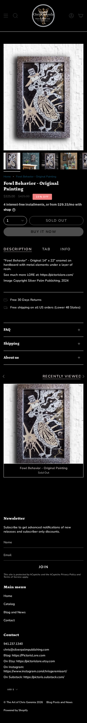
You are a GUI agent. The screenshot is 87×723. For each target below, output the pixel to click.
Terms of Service (13, 577)
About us (11, 358)
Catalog (9, 604)
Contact (9, 620)
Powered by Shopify (16, 710)
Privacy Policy (68, 574)
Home (7, 176)
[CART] (80, 16)
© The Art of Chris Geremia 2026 (23, 702)
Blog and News (15, 612)
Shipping (11, 343)
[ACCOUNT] (71, 16)
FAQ (7, 330)
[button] (15, 16)
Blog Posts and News (59, 702)
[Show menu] (5, 16)
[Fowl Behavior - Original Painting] (43, 424)
